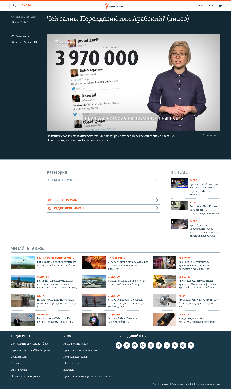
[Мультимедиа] (220, 5)
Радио (15, 363)
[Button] (20, 37)
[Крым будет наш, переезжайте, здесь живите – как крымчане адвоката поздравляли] (179, 224)
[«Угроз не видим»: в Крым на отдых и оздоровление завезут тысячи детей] (94, 300)
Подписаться (19, 356)
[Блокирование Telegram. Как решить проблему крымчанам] (23, 319)
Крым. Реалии (19, 22)
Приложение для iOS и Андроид (30, 350)
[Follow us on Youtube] (135, 345)
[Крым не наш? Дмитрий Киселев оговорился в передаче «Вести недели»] (179, 183)
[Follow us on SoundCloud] (167, 345)
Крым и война (116, 258)
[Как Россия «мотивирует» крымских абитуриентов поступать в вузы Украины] (164, 262)
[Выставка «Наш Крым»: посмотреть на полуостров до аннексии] (179, 205)
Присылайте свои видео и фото (30, 344)
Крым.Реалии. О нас (75, 344)
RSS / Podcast (19, 369)
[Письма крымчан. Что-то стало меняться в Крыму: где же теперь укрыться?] (23, 300)
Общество (184, 258)
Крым (182, 296)
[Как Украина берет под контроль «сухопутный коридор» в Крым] (23, 262)
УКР (201, 5)
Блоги (40, 296)
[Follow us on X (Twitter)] (126, 345)
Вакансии (69, 369)
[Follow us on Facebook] (119, 345)
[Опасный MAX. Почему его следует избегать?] (94, 319)
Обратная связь (72, 363)
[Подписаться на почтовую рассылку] (191, 345)
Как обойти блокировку (25, 376)
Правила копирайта (75, 356)
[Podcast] (183, 345)
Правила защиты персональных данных (87, 376)
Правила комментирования (80, 350)
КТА (211, 5)
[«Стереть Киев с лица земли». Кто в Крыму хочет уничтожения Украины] (94, 262)
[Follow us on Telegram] (159, 345)
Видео (26, 5)
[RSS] (175, 345)
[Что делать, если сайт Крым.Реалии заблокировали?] (164, 319)
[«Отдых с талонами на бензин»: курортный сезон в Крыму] (94, 281)
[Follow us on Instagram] (143, 345)
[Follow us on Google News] (151, 345)
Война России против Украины (55, 258)
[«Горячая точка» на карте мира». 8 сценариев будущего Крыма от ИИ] (164, 300)
